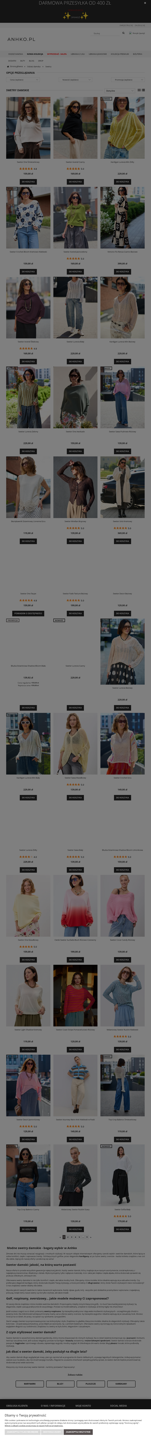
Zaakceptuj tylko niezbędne (22, 1432)
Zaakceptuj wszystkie (78, 1432)
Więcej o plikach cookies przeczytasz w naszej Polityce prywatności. (34, 1425)
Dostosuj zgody (52, 1432)
